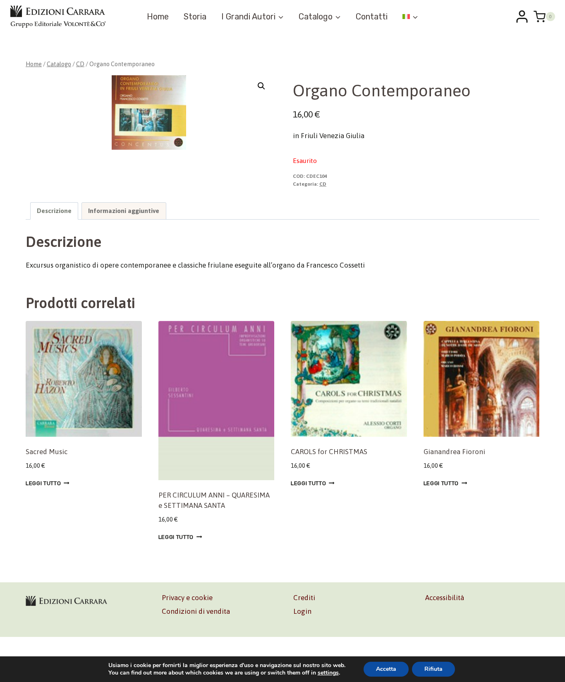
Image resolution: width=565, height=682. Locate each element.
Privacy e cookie (187, 597)
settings (328, 673)
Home (158, 17)
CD (322, 184)
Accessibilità (444, 597)
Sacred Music (46, 451)
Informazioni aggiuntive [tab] (123, 210)
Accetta (386, 669)
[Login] (522, 16)
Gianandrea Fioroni (454, 451)
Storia (195, 17)
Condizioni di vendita (196, 611)
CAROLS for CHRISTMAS (329, 451)
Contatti (372, 17)
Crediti (304, 597)
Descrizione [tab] (54, 210)
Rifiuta (433, 669)
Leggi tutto (43, 483)
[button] (261, 86)
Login (302, 611)
